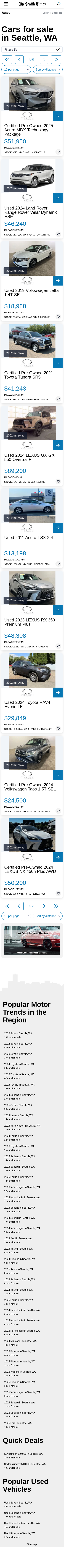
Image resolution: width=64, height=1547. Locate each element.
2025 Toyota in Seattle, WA (19, 1076)
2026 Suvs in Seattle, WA (18, 1107)
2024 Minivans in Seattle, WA (20, 1343)
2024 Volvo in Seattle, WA (18, 1291)
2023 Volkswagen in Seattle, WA (22, 1189)
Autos (6, 12)
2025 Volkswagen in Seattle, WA (22, 1127)
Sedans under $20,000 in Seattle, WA (25, 1466)
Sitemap (32, 1544)
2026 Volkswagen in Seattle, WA (22, 1394)
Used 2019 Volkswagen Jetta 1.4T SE (31, 292)
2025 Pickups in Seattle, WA (19, 1363)
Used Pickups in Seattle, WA (19, 1535)
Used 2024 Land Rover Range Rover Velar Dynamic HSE (30, 212)
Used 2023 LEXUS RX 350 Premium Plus (29, 622)
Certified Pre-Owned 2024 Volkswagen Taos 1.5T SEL (30, 787)
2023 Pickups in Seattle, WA (19, 1353)
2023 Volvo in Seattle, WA (18, 1250)
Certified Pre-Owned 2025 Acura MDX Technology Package (28, 130)
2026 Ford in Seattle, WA (18, 1425)
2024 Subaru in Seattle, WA (19, 1220)
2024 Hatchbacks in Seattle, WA (22, 1312)
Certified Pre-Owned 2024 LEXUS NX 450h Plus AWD (30, 869)
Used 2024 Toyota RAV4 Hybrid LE (27, 704)
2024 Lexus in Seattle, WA (18, 1138)
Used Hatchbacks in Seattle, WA (22, 1525)
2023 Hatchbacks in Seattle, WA (22, 1199)
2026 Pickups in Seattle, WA (19, 1384)
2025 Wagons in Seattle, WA (20, 1373)
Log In (46, 12)
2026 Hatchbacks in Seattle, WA (22, 1332)
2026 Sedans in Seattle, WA (19, 1281)
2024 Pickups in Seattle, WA (19, 1261)
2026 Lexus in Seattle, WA (18, 1302)
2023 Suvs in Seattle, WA (18, 1055)
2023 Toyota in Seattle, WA (19, 1148)
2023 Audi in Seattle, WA (18, 1240)
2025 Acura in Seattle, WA (18, 1271)
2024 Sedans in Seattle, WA (19, 1097)
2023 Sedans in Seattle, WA (19, 1209)
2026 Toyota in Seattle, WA (19, 1086)
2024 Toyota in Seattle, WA (19, 1066)
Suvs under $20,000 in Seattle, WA (23, 1455)
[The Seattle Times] (32, 4)
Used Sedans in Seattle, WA (19, 1514)
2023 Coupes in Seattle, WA (19, 1414)
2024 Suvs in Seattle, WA (18, 1045)
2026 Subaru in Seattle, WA (19, 1404)
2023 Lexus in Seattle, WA (18, 1117)
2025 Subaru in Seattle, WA (19, 1168)
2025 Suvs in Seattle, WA (18, 1035)
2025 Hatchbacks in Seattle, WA (22, 1322)
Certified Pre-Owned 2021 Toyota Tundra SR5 (28, 375)
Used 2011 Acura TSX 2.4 (28, 538)
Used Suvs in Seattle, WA (18, 1504)
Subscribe (57, 12)
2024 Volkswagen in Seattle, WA (22, 1230)
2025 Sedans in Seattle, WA (19, 1158)
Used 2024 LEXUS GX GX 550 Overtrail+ (29, 457)
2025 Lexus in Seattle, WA (18, 1179)
